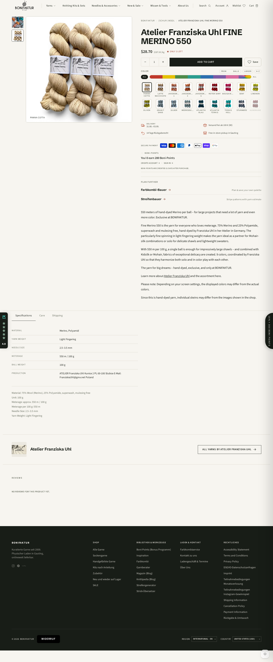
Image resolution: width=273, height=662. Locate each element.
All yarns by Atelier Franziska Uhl (226, 449)
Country (226, 639)
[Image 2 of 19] (18, 36)
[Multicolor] (245, 77)
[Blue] (207, 77)
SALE (95, 585)
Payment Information (235, 612)
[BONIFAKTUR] (24, 6)
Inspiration (142, 555)
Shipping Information (235, 600)
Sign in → (168, 163)
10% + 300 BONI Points (269, 331)
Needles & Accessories (104, 6)
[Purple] (219, 77)
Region (186, 639)
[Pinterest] (18, 565)
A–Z (258, 71)
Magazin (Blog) (144, 573)
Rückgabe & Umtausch (236, 618)
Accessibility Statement (236, 550)
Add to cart (205, 62)
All (144, 77)
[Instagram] (13, 565)
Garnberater (143, 567)
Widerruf (48, 639)
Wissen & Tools (159, 6)
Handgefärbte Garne (104, 561)
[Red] (156, 77)
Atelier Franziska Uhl (177, 276)
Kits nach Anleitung (103, 567)
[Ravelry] (24, 566)
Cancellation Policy (234, 606)
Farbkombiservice (190, 550)
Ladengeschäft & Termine (194, 561)
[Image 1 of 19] (18, 22)
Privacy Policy (231, 561)
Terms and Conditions (236, 555)
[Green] (181, 77)
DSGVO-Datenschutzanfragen (240, 567)
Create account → (150, 163)
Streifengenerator (146, 585)
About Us (183, 6)
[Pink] (232, 77)
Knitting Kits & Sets (74, 6)
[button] (4, 330)
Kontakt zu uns (188, 555)
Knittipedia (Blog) (146, 579)
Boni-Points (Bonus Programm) (153, 550)
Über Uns (185, 567)
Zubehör (98, 573)
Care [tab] (42, 315)
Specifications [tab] (23, 315)
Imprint (228, 573)
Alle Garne (98, 550)
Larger (247, 71)
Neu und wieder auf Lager (107, 579)
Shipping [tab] (57, 315)
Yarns (49, 6)
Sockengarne (100, 555)
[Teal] (194, 77)
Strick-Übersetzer (145, 591)
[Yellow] (168, 77)
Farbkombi (142, 561)
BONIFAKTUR (21, 543)
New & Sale (133, 6)
